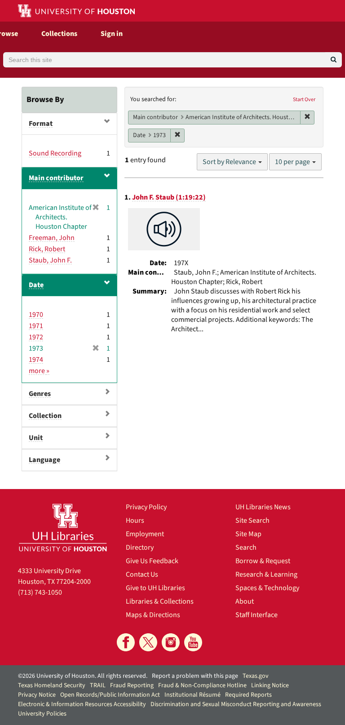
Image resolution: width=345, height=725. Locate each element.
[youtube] (193, 642)
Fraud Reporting (132, 685)
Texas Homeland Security (51, 685)
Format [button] (41, 124)
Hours (135, 520)
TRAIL (98, 685)
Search (246, 547)
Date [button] (36, 285)
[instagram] (171, 642)
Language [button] (44, 460)
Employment (145, 534)
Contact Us (142, 574)
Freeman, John (52, 238)
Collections (59, 34)
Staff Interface (256, 615)
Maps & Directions (153, 615)
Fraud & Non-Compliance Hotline (202, 685)
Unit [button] (36, 438)
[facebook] (126, 642)
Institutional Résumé (192, 694)
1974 (36, 360)
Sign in (112, 34)
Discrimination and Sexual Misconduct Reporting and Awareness (235, 704)
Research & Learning (266, 574)
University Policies (42, 713)
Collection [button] (45, 416)
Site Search (252, 520)
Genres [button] (40, 394)
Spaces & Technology (267, 588)
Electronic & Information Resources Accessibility (82, 704)
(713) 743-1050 (40, 592)
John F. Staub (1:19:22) (169, 197)
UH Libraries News (263, 507)
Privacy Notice (37, 694)
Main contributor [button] (56, 178)
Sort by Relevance (230, 162)
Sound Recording (55, 153)
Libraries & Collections (160, 601)
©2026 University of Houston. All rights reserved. (82, 676)
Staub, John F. (50, 260)
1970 (36, 315)
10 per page (293, 162)
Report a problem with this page (195, 676)
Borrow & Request (262, 561)
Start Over (304, 99)
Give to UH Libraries (155, 588)
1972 (36, 337)
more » (39, 371)
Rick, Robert (47, 249)
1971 (36, 326)
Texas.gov (256, 676)
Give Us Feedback (152, 561)
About (244, 601)
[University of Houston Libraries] (63, 527)
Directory (140, 547)
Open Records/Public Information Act (110, 694)
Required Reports (248, 694)
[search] (333, 59)
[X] (148, 642)
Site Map (248, 534)
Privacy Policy (146, 507)
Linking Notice (270, 685)
